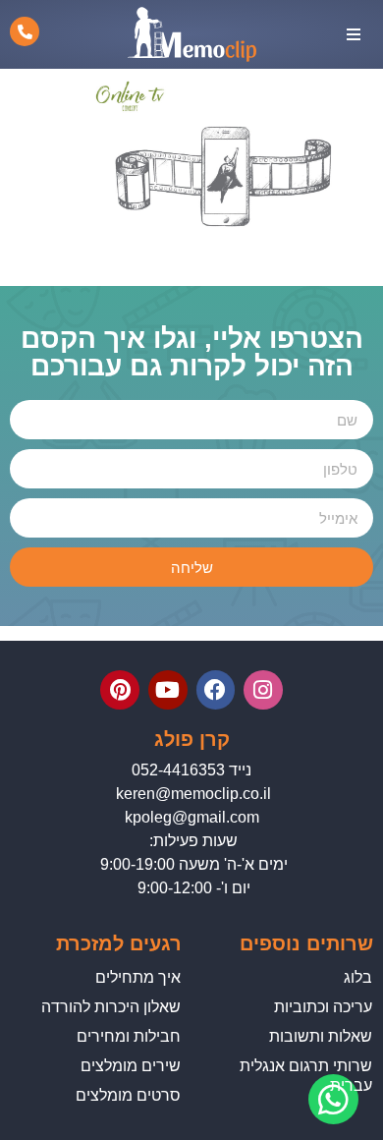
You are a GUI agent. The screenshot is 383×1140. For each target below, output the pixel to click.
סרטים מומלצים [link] (128, 1095)
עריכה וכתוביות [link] (323, 1006)
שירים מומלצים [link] (131, 1065)
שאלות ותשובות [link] (320, 1036)
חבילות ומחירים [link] (129, 1036)
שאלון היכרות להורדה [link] (111, 1006)
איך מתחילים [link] (138, 977)
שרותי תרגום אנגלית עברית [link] (306, 1075)
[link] (226, 260)
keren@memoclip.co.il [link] (193, 793)
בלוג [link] (358, 977)
